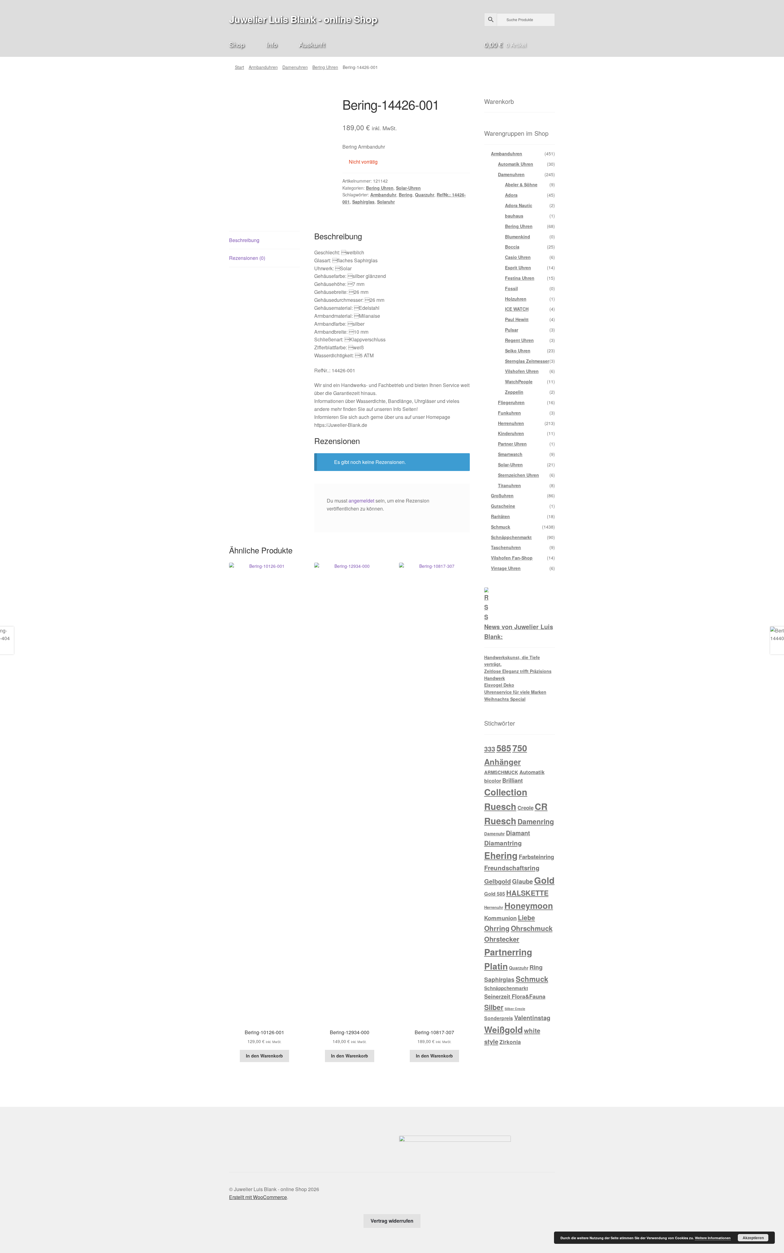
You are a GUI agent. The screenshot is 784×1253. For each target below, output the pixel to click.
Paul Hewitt (517, 319)
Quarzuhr (424, 195)
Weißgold (503, 1029)
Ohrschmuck (531, 928)
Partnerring (508, 951)
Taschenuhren (506, 547)
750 (519, 748)
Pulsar (511, 330)
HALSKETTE (527, 893)
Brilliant (512, 780)
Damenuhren (295, 67)
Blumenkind (517, 237)
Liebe (526, 917)
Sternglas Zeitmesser (527, 361)
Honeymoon (528, 905)
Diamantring (503, 842)
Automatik (532, 772)
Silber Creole (515, 1008)
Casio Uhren (518, 257)
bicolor (492, 780)
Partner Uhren (512, 444)
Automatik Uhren (515, 164)
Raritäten (500, 516)
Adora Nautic (518, 205)
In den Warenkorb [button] (264, 1056)
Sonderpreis (498, 1018)
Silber (493, 1007)
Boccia (512, 247)
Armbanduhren (263, 67)
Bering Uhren (325, 67)
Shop (236, 44)
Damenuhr (494, 834)
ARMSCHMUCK (501, 772)
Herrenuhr (493, 907)
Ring (536, 967)
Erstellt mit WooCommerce (258, 1197)
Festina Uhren (519, 278)
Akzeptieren (753, 1237)
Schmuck (500, 527)
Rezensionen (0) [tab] (247, 257)
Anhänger (502, 761)
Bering (406, 195)
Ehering (501, 855)
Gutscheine (503, 506)
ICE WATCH (517, 309)
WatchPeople (519, 381)
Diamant (518, 833)
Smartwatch (510, 454)
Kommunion (500, 918)
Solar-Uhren (408, 188)
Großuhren (502, 495)
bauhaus (514, 216)
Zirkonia (510, 1042)
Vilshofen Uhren (522, 371)
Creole (525, 807)
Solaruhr (386, 202)
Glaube (522, 881)
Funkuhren (509, 413)
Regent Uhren (519, 340)
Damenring (536, 821)
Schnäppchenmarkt (511, 537)
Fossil (511, 288)
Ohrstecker (501, 939)
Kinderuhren (511, 433)
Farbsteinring (536, 856)
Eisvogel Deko (499, 685)
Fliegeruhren (511, 402)
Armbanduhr (383, 195)
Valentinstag (532, 1017)
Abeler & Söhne (521, 184)
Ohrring (497, 928)
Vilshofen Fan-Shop (512, 558)
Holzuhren (515, 299)
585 (503, 747)
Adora (511, 195)
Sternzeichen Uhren (518, 475)
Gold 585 (494, 893)
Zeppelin (514, 392)
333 (489, 749)
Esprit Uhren (518, 267)
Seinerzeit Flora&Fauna (514, 997)
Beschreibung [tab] (244, 240)
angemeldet (361, 500)
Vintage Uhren (506, 568)
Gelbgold (497, 881)
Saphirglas (363, 202)
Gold (544, 880)
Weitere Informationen (713, 1238)
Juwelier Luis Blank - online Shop (303, 19)
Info (271, 44)
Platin (496, 966)
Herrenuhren (511, 423)
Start (239, 67)
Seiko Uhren (517, 350)
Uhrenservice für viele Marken (515, 692)
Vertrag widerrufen (392, 1220)
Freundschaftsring (512, 867)
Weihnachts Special (505, 699)
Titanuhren (509, 485)
